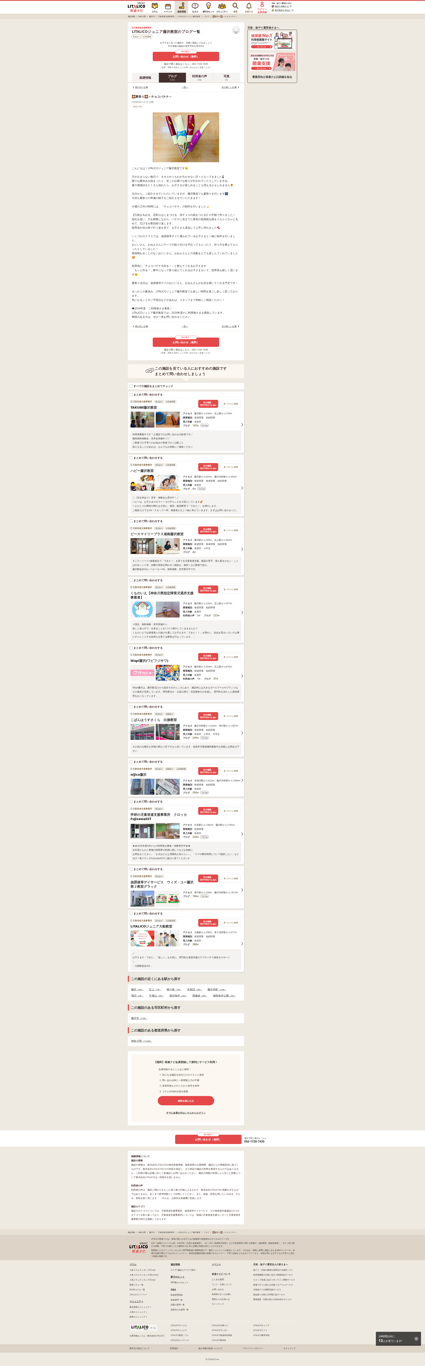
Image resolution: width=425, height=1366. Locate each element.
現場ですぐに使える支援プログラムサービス (273, 1284)
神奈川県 (140, 1041)
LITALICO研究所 (219, 1340)
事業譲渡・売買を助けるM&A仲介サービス (272, 1299)
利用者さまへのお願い (222, 1294)
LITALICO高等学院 (261, 1335)
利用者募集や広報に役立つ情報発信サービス (273, 1274)
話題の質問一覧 (178, 1304)
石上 (154, 989)
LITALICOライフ (260, 1330)
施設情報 (175, 1264)
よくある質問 (218, 1279)
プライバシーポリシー (253, 1348)
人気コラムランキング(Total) (142, 1270)
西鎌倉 (199, 995)
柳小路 (173, 989)
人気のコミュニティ (138, 1312)
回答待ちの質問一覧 (180, 1309)
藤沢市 (138, 1018)
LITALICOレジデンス (180, 1340)
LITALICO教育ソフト (180, 1335)
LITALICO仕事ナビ (220, 1325)
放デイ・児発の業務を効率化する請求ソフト (273, 1270)
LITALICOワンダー (220, 1330)
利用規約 (174, 1348)
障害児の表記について (139, 1348)
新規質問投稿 (177, 1294)
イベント (216, 1264)
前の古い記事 (141, 87)
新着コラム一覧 (136, 1284)
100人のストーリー (138, 1294)
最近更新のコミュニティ (140, 1307)
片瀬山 (155, 995)
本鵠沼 (193, 989)
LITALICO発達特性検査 (222, 1335)
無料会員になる (186, 1100)
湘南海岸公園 (223, 995)
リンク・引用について (222, 1284)
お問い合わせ (218, 1289)
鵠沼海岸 (177, 995)
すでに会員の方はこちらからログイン (186, 1112)
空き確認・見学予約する (208, 403)
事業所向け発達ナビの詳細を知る (272, 77)
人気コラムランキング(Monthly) (143, 1274)
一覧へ (185, 87)
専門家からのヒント (180, 1282)
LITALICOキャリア (261, 1325)
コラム (132, 1264)
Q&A (173, 1289)
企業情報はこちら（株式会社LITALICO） (147, 1335)
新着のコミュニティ (138, 1316)
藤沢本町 (216, 989)
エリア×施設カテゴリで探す (183, 1270)
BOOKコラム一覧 (137, 1289)
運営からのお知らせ (221, 1299)
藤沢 (136, 989)
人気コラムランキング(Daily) (142, 1279)
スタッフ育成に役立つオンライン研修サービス (274, 1279)
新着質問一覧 (177, 1299)
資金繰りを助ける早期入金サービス (269, 1294)
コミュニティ (136, 1301)
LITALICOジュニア (179, 1330)
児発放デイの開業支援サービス (267, 1289)
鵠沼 (136, 995)
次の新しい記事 (229, 87)
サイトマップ (218, 1304)
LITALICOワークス (179, 1325)
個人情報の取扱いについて (210, 1348)
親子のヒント (178, 1276)
